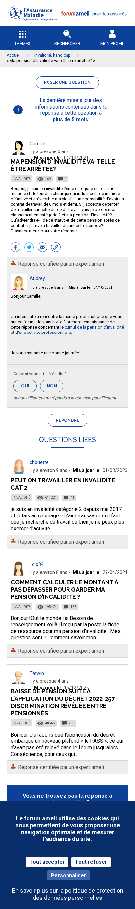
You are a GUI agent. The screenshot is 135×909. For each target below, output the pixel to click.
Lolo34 (37, 564)
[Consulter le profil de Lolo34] (19, 574)
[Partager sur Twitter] (29, 247)
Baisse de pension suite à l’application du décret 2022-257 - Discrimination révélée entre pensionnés (64, 702)
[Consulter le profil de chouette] (19, 472)
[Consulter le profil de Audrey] (19, 288)
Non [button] (55, 387)
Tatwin (37, 673)
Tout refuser (91, 862)
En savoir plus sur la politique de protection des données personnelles (67, 894)
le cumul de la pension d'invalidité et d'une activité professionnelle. (67, 330)
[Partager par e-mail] (42, 247)
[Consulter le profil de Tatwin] (19, 682)
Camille (37, 143)
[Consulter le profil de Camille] (19, 153)
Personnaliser (68, 875)
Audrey (37, 278)
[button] (67, 25)
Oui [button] (29, 385)
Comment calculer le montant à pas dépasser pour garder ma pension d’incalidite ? (64, 589)
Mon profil (112, 43)
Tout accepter (47, 862)
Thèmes (22, 43)
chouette (39, 462)
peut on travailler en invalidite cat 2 (63, 484)
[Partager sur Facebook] (15, 247)
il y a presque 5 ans (46, 287)
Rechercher (67, 43)
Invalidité (21, 179)
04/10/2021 (90, 287)
